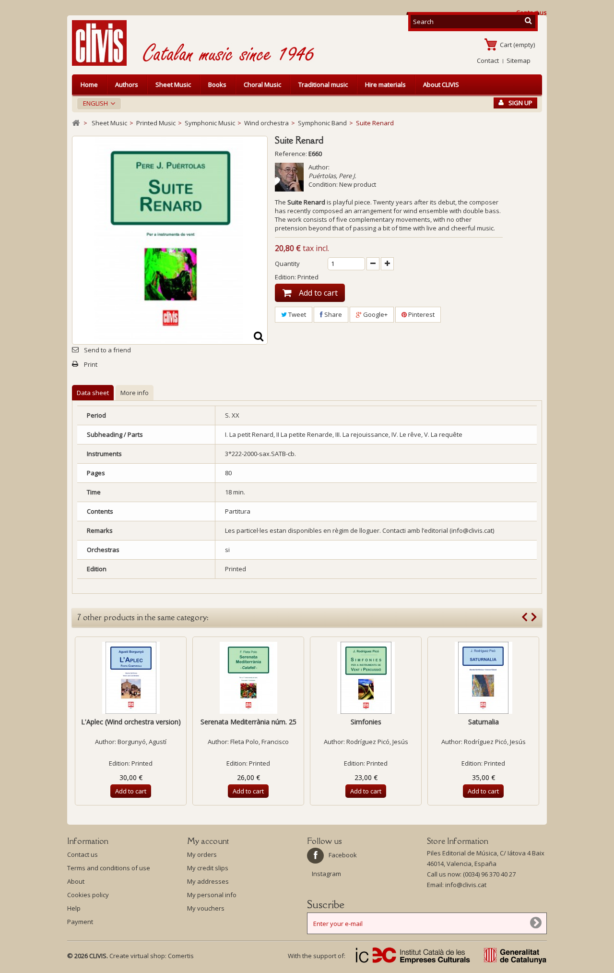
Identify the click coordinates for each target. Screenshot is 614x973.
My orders (202, 854)
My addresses (208, 881)
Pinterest (421, 314)
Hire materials (385, 84)
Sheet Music (173, 84)
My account (208, 841)
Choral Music (262, 84)
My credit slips (207, 868)
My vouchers (205, 908)
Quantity (287, 263)
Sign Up (520, 102)
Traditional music (323, 84)
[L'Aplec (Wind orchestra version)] (131, 678)
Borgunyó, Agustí (142, 741)
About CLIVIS (441, 84)
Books (217, 84)
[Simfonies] (366, 678)
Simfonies (366, 721)
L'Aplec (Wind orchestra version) (131, 721)
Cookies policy (88, 894)
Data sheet (93, 392)
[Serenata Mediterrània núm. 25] (248, 678)
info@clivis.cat (465, 884)
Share (332, 314)
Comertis (181, 955)
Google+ (375, 314)
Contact (488, 60)
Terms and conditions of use (108, 868)
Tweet (296, 314)
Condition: (323, 184)
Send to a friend (107, 350)
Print (90, 364)
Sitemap (519, 60)
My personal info (211, 894)
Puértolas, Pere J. (332, 175)
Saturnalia (483, 721)
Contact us (82, 854)
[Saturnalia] (483, 678)
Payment (80, 921)
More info (134, 392)
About (75, 881)
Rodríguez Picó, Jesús (377, 741)
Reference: (291, 153)
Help (74, 908)
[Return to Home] (76, 123)
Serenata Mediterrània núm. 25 (248, 721)
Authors (126, 84)
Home (89, 84)
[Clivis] (103, 43)
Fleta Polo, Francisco (259, 741)
